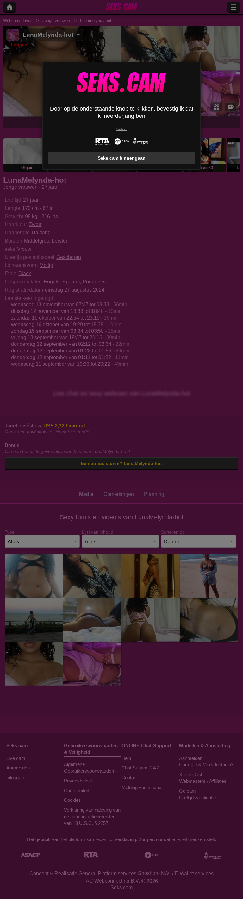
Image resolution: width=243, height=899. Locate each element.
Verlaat (121, 129)
